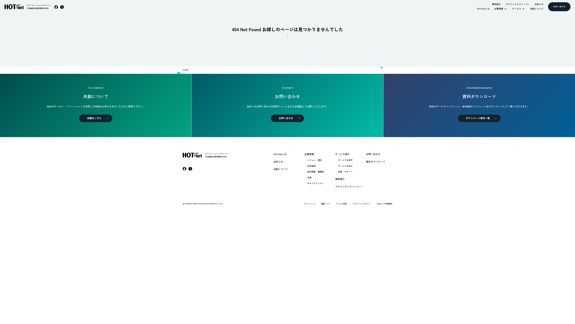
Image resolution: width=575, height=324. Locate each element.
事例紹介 (340, 179)
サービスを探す (345, 160)
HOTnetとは (280, 154)
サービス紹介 (342, 154)
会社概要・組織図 (315, 171)
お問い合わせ (373, 154)
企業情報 (309, 154)
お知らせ (278, 161)
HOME (185, 69)
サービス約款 (341, 203)
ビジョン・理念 (314, 160)
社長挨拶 (311, 165)
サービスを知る (345, 165)
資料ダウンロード (375, 161)
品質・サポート (345, 171)
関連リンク (325, 203)
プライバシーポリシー (362, 203)
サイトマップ (309, 203)
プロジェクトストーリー (348, 186)
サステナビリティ (315, 183)
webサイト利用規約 (384, 203)
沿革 (309, 177)
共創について (280, 169)
